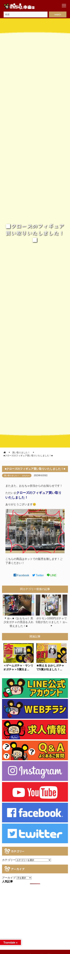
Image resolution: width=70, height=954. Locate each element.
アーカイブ (9, 877)
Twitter (39, 575)
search (57, 14)
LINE (53, 575)
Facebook (22, 575)
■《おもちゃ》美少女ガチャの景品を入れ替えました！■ (18, 622)
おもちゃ (26, 475)
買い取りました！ (11, 475)
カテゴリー (9, 859)
